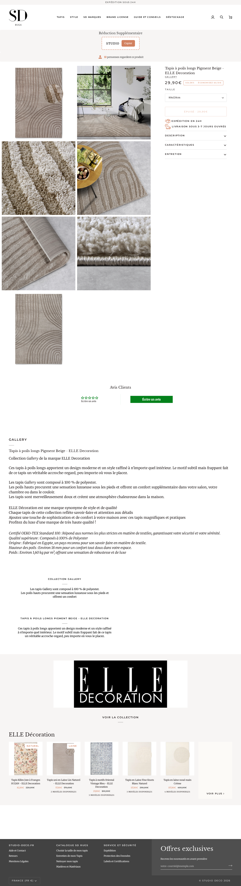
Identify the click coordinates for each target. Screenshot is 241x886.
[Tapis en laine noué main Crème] (177, 758)
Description (175, 135)
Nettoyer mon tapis (67, 861)
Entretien (173, 154)
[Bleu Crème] (106, 796)
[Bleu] (95, 796)
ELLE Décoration (32, 735)
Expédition (110, 850)
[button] (60, 17)
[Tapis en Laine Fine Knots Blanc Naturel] (139, 758)
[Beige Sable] (144, 792)
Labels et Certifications (116, 861)
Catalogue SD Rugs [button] (72, 845)
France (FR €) (23, 880)
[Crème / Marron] (175, 792)
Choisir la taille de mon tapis (72, 850)
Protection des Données (117, 855)
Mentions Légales (18, 861)
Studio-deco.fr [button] (21, 845)
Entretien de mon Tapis (69, 855)
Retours (13, 855)
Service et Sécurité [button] (120, 845)
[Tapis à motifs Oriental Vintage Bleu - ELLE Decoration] (101, 758)
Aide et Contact (17, 850)
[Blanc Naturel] (66, 792)
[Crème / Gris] (180, 792)
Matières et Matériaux (68, 866)
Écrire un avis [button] (151, 399)
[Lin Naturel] (60, 792)
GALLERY (171, 77)
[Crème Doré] (101, 796)
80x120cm (174, 97)
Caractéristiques (179, 144)
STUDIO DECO (212, 880)
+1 (185, 792)
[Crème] (139, 792)
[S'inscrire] (229, 866)
